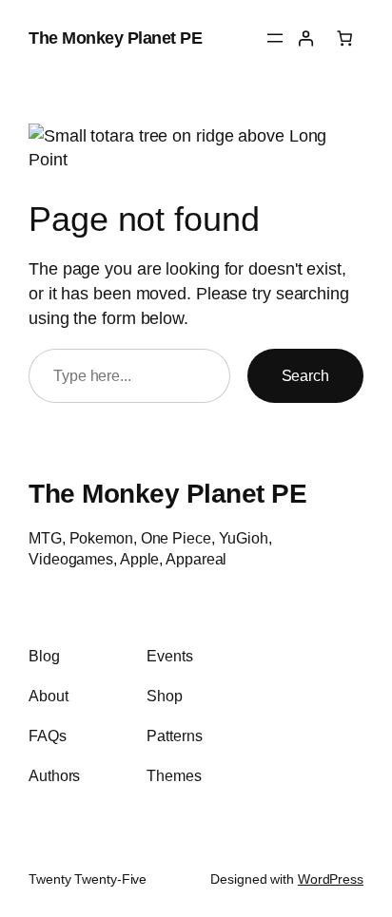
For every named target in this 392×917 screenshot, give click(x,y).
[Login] (305, 38)
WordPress (330, 879)
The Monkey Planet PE (115, 38)
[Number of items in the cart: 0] (344, 38)
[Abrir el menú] (275, 38)
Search (305, 375)
